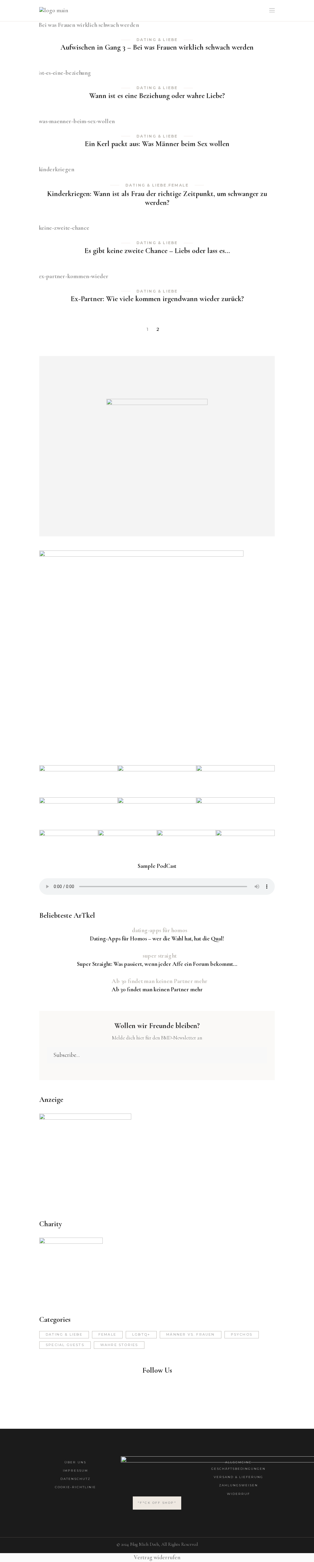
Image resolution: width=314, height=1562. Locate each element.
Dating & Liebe (157, 40)
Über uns (75, 1462)
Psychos (241, 1334)
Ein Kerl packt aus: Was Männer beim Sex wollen (157, 143)
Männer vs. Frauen (190, 1334)
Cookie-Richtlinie (75, 1487)
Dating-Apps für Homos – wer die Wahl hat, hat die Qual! (157, 938)
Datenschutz (75, 1479)
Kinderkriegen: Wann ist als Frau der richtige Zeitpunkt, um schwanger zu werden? (157, 198)
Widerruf (238, 1494)
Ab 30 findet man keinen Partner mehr (157, 989)
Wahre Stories (119, 1345)
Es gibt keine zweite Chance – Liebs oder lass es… (157, 250)
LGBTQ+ (141, 1334)
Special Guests (65, 1345)
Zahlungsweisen (238, 1485)
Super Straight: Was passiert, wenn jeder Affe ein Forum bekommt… (157, 964)
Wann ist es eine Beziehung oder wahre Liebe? (157, 95)
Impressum (75, 1471)
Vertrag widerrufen (157, 1557)
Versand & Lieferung (238, 1477)
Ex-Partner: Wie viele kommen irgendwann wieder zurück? (157, 298)
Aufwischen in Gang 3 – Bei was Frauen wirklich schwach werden (157, 47)
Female (178, 185)
